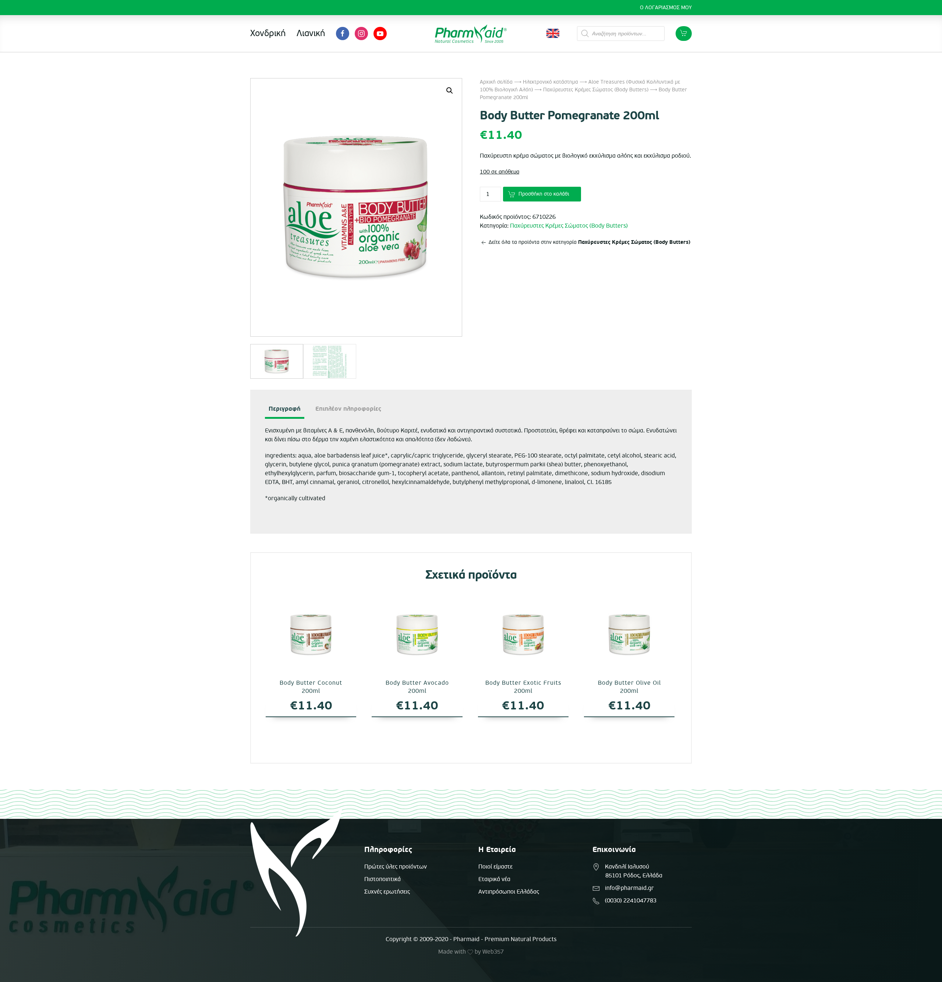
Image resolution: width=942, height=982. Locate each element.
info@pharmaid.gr (629, 888)
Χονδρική (268, 33)
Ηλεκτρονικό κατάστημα (550, 82)
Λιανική (311, 33)
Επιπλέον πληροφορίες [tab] (348, 409)
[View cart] (684, 33)
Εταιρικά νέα (494, 879)
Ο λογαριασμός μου (666, 7)
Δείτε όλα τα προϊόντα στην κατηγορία (588, 242)
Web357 (493, 951)
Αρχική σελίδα (496, 82)
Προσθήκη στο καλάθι (543, 194)
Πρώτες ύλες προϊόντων (395, 866)
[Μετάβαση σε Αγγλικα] (553, 33)
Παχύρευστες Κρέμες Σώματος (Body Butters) (595, 90)
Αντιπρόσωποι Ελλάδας (508, 891)
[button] (449, 90)
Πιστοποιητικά (382, 879)
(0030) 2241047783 (630, 900)
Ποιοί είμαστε (495, 866)
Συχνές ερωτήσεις (387, 891)
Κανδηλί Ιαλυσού (627, 866)
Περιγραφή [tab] (285, 409)
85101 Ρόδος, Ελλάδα (633, 875)
